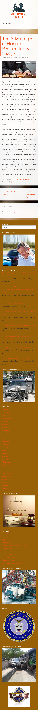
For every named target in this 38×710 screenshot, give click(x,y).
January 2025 (6, 424)
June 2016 (5, 468)
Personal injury (24, 179)
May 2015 (5, 485)
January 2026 (6, 415)
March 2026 (6, 412)
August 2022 (6, 439)
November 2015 (7, 474)
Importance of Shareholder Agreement (30, 194)
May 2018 (5, 459)
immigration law (7, 548)
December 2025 (7, 418)
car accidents (6, 543)
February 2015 (6, 488)
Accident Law (6, 537)
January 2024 (6, 430)
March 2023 (6, 436)
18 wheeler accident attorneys (12, 534)
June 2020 (5, 450)
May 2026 (5, 410)
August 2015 (6, 477)
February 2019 (6, 453)
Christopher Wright (23, 57)
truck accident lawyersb (10, 557)
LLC (3, 551)
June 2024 (5, 427)
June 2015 (5, 482)
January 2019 (6, 456)
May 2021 (5, 445)
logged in (15, 212)
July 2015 (5, 479)
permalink (14, 182)
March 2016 (6, 471)
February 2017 (6, 462)
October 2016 (6, 465)
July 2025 (5, 421)
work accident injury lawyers (11, 563)
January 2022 (6, 442)
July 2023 (5, 433)
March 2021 (6, 447)
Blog (18, 179)
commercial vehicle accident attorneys (15, 545)
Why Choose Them (8, 560)
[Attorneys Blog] (19, 10)
